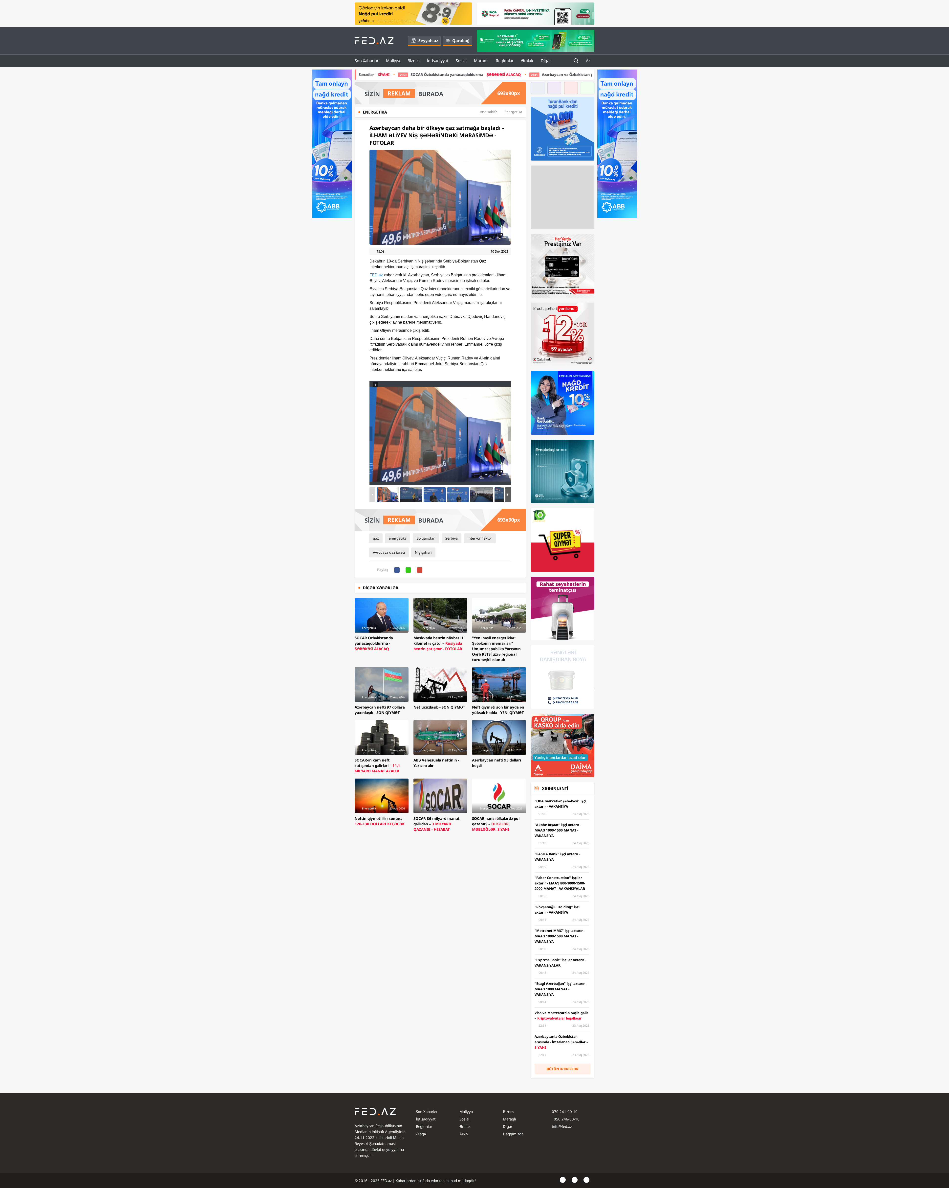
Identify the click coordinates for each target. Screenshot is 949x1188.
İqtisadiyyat (437, 60)
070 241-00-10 (565, 1111)
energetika (398, 538)
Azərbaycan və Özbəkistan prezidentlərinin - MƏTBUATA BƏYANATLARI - (501, 74)
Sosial (461, 60)
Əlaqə (421, 1133)
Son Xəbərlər (367, 60)
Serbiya (451, 538)
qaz (376, 538)
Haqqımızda (513, 1133)
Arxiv (463, 1133)
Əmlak (527, 60)
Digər (546, 60)
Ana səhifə (488, 111)
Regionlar (505, 60)
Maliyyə (393, 60)
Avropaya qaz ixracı (389, 552)
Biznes (414, 60)
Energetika (513, 111)
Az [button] (588, 60)
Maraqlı (481, 60)
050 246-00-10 (566, 1119)
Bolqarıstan (425, 538)
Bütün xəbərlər (562, 1069)
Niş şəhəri (423, 552)
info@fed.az (562, 1126)
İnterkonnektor (480, 538)
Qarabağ (461, 40)
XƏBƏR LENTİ (555, 788)
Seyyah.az (428, 40)
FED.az (376, 275)
